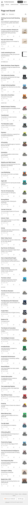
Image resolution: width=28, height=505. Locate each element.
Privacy (16, 494)
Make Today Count (6, 238)
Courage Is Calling (6, 470)
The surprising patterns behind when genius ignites (9, 154)
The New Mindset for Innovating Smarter (10, 108)
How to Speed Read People (8, 258)
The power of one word (6, 96)
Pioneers (3, 132)
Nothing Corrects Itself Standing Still (10, 18)
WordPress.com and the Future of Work (10, 396)
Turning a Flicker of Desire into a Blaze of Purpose (10, 406)
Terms (20, 494)
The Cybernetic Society (7, 75)
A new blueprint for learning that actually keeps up (10, 183)
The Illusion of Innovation (8, 328)
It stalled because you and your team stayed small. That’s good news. (9, 32)
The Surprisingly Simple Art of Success (10, 211)
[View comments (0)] (8, 26)
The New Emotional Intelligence (10, 450)
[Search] (25, 14)
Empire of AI (4, 319)
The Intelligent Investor (7, 338)
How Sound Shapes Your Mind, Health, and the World (10, 369)
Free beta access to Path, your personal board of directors (10, 55)
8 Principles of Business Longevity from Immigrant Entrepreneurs (10, 135)
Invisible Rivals (5, 346)
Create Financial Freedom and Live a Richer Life (9, 416)
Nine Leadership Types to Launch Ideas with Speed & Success (10, 220)
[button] (2, 4)
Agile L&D (4, 181)
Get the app (20, 498)
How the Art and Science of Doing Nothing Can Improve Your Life (9, 280)
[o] (24, 67)
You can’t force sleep (7, 39)
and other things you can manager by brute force (10, 42)
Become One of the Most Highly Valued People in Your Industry (10, 250)
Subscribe (20, 2)
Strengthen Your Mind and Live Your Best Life (10, 87)
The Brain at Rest (6, 278)
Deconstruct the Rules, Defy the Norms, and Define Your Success (10, 230)
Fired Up (3, 403)
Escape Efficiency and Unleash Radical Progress (10, 330)
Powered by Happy (6, 442)
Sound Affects (5, 366)
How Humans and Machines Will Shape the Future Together (10, 77)
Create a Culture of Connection (8, 125)
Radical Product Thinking (8, 106)
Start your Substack (10, 498)
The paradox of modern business (9, 117)
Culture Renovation (6, 376)
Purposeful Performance (8, 356)
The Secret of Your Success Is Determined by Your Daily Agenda (10, 240)
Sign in (25, 2)
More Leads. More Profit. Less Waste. (9, 174)
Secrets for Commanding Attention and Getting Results (10, 481)
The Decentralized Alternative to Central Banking (10, 293)
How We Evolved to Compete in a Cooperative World (9, 349)
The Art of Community (7, 191)
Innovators (4, 152)
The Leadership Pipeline (8, 386)
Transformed (4, 115)
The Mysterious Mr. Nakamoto (9, 300)
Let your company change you (9, 29)
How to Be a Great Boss (7, 95)
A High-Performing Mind (8, 85)
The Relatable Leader (7, 124)
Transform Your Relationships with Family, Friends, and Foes (9, 270)
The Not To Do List (6, 209)
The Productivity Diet (7, 460)
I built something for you (8, 52)
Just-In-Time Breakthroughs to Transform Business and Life (10, 144)
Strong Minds (5, 199)
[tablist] (8, 14)
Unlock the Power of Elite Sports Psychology (8, 202)
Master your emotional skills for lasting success (10, 453)
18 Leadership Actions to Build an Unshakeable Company (9, 379)
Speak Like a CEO (6, 479)
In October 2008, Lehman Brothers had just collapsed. (10, 303)
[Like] (2, 26)
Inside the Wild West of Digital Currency (10, 312)
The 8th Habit (5, 423)
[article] (14, 22)
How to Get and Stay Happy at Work (9, 444)
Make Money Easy (6, 413)
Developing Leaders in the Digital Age (10, 388)
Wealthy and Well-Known (8, 162)
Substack (7, 502)
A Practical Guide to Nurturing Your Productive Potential (9, 463)
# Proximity (4, 142)
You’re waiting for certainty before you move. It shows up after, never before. (10, 22)
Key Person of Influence (8, 248)
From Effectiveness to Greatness (8, 425)
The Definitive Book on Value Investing (10, 339)
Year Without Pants (6, 395)
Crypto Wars (4, 310)
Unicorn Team (5, 218)
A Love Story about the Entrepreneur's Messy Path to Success (10, 434)
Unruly (3, 228)
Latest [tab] (3, 14)
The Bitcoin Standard (7, 291)
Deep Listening (5, 268)
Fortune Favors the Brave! (7, 472)
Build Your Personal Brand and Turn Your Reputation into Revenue (10, 164)
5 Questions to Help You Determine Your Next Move (10, 68)
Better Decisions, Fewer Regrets (10, 65)
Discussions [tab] (11, 14)
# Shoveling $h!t (5, 432)
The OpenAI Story (5, 321)
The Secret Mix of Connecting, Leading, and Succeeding (10, 359)
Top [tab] (7, 14)
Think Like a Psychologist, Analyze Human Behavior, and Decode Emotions (10, 260)
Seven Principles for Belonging (8, 192)
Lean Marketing (5, 172)
